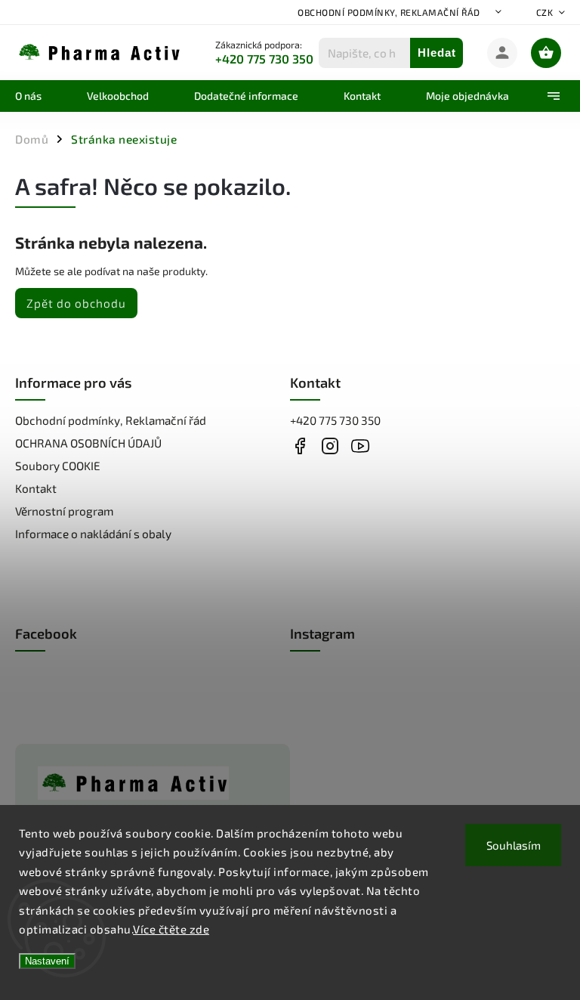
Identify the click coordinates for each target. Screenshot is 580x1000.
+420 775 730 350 (335, 420)
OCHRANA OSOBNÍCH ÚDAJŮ (88, 443)
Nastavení (47, 961)
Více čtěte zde (171, 929)
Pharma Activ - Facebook (299, 445)
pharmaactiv (329, 445)
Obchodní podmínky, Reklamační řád (389, 12)
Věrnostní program (64, 511)
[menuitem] (39, 96)
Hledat (437, 52)
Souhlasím (513, 845)
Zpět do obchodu (76, 303)
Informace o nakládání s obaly (93, 533)
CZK (545, 12)
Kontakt (36, 488)
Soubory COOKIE (57, 465)
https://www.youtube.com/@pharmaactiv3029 (359, 445)
